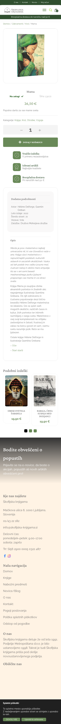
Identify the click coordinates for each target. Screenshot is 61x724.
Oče (14, 345)
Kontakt (8, 604)
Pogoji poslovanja (14, 610)
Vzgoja (39, 120)
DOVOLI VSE (11, 719)
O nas (7, 597)
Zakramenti (17, 24)
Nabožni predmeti (15, 584)
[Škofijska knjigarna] (15, 10)
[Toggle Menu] (44, 10)
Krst (27, 24)
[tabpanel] (16, 398)
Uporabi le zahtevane (34, 719)
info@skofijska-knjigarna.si (20, 527)
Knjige (18, 120)
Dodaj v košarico (32, 142)
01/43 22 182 (11, 521)
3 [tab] (35, 430)
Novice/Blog (11, 591)
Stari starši (17, 350)
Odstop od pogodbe (16, 623)
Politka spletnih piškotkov (20, 617)
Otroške (31, 120)
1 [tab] (25, 430)
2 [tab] (30, 430)
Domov (6, 24)
